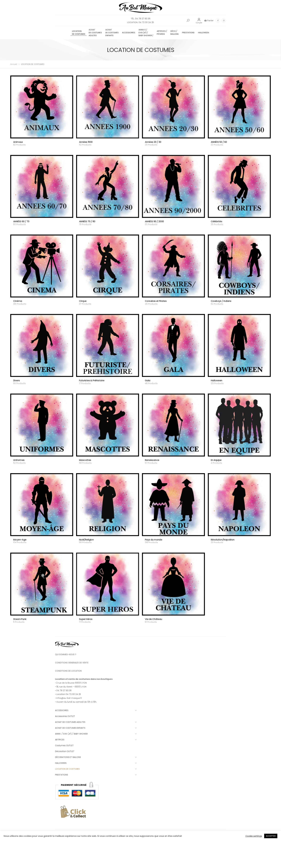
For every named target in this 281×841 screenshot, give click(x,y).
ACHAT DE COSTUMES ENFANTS (112, 32)
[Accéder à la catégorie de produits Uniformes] (41, 425)
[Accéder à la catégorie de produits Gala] (173, 345)
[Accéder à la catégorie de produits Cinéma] (41, 266)
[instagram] (224, 20)
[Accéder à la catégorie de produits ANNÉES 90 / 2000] (173, 186)
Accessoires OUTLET (65, 716)
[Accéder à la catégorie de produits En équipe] (239, 425)
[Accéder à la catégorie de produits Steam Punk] (41, 584)
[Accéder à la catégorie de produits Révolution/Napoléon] (239, 504)
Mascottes (85, 460)
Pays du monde (153, 539)
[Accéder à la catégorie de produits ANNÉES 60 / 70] (41, 186)
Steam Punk (19, 619)
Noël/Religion (86, 539)
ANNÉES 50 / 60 (219, 142)
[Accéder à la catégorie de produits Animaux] (41, 106)
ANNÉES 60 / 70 (21, 221)
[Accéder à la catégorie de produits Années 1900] (107, 106)
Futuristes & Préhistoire (91, 380)
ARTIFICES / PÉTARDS (162, 32)
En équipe (216, 460)
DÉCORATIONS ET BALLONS (68, 757)
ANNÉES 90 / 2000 (154, 221)
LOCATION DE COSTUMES (78, 32)
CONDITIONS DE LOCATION (68, 670)
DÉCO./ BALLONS (175, 32)
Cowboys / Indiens (221, 301)
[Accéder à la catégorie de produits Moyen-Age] (41, 504)
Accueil (13, 64)
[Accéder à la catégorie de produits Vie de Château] (173, 584)
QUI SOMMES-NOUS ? (65, 654)
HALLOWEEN (203, 32)
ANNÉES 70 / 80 (87, 221)
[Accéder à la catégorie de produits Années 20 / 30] (173, 106)
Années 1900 (85, 142)
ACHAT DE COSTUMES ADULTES (95, 32)
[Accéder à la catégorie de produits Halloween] (239, 345)
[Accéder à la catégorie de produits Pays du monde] (173, 504)
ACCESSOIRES (128, 32)
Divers (16, 380)
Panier (210, 20)
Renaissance (152, 460)
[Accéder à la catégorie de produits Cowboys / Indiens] (239, 266)
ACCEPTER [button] (271, 836)
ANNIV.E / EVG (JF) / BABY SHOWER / (146, 32)
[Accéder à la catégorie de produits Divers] (41, 345)
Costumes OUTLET (64, 745)
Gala (147, 380)
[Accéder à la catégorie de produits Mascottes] (107, 425)
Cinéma (17, 301)
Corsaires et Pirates (156, 301)
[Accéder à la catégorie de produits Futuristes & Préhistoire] (107, 345)
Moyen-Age (19, 539)
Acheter (17, 148)
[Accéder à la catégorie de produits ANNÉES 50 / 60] (239, 106)
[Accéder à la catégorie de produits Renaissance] (173, 425)
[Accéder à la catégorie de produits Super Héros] (107, 584)
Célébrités (216, 221)
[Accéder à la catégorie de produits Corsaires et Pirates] (173, 266)
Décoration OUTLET (64, 751)
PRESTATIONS (188, 32)
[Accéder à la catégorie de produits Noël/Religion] (107, 504)
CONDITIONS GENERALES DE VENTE (71, 662)
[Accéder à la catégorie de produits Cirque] (107, 266)
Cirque (82, 301)
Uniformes (19, 460)
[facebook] (218, 20)
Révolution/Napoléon (222, 539)
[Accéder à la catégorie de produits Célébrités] (239, 186)
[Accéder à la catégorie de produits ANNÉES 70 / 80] (107, 186)
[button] (188, 20)
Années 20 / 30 (153, 142)
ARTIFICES (59, 739)
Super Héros (85, 619)
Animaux (18, 142)
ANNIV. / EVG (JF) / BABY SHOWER (71, 733)
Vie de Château (153, 619)
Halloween (216, 380)
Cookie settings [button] (253, 836)
